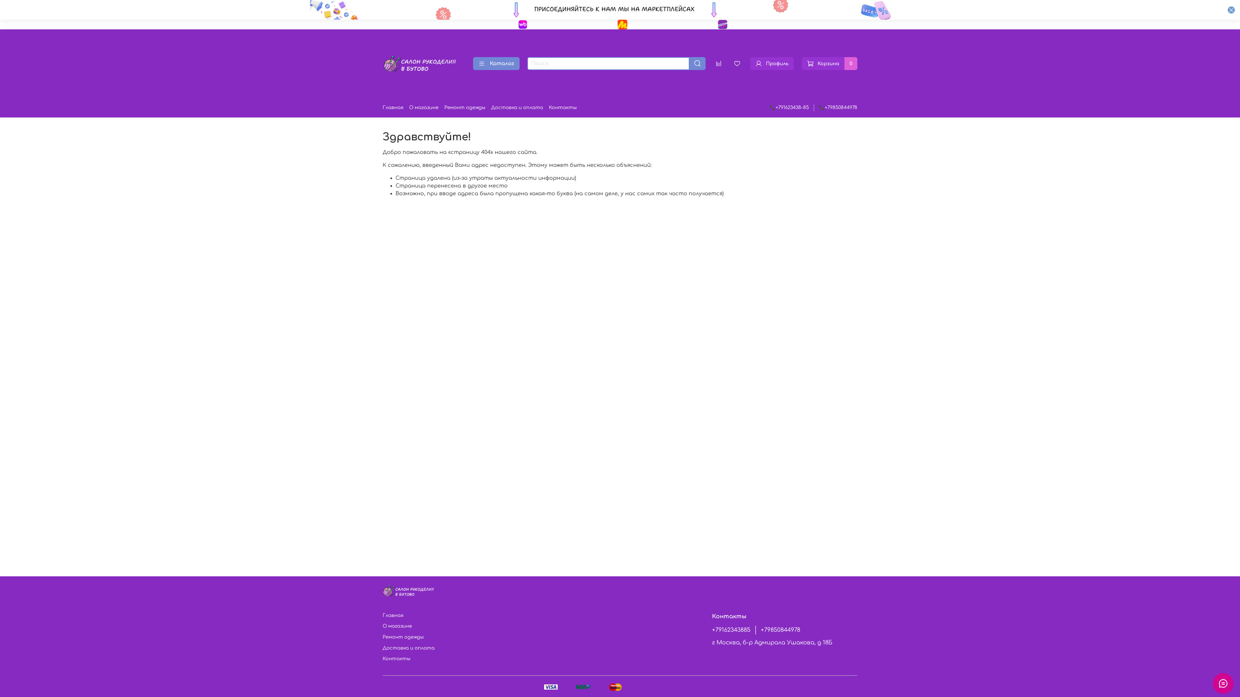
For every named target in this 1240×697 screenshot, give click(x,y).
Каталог (502, 63)
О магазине (424, 107)
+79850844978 (780, 630)
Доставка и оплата (517, 107)
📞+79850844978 (838, 107)
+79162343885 (731, 630)
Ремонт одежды (464, 107)
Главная (393, 107)
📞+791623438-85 (789, 107)
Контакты (563, 107)
